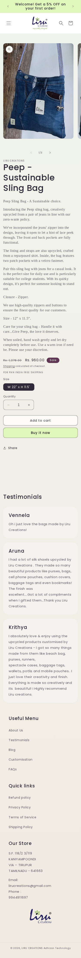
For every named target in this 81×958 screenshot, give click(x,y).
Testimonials (19, 740)
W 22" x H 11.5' (19, 387)
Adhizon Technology (57, 948)
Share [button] (12, 448)
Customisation (21, 759)
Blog (12, 750)
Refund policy (20, 797)
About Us (16, 730)
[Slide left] (31, 152)
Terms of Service (23, 817)
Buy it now (40, 432)
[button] (8, 23)
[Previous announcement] (8, 6)
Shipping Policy (21, 827)
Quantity (9, 396)
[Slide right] (50, 152)
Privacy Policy (20, 807)
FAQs (13, 769)
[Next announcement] (73, 6)
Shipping (9, 366)
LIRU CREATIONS (32, 948)
